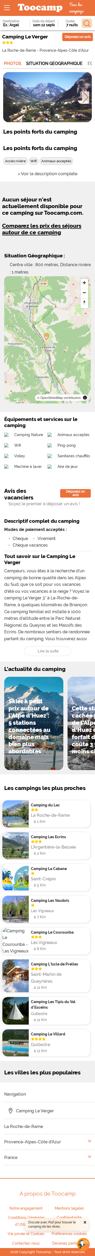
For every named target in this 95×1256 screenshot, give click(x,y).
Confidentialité (69, 1217)
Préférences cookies (69, 1234)
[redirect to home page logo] (40, 8)
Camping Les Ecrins (48, 837)
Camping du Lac (45, 805)
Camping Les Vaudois (50, 900)
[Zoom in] (84, 283)
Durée (70, 21)
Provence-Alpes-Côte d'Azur (64, 50)
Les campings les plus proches (45, 788)
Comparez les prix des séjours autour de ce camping (41, 229)
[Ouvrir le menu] (7, 8)
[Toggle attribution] (85, 397)
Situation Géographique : (34, 255)
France (10, 1157)
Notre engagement (26, 1208)
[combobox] (12, 25)
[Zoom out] (84, 292)
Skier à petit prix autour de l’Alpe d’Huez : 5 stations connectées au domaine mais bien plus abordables (29, 726)
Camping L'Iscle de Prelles (54, 964)
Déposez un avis (78, 37)
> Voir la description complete (47, 173)
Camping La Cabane (49, 868)
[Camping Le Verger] (46, 336)
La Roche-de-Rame (19, 50)
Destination (11, 21)
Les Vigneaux (42, 910)
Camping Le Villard (48, 1034)
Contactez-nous (26, 1243)
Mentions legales (69, 1208)
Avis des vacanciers (18, 494)
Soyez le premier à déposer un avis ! (44, 503)
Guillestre (39, 1013)
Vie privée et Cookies (26, 1234)
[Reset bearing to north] (84, 302)
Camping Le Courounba (52, 932)
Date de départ (43, 21)
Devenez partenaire (69, 1243)
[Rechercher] (87, 23)
